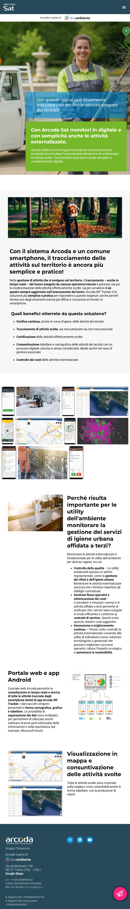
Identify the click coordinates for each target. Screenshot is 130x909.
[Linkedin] (80, 840)
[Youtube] (89, 840)
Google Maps (14, 873)
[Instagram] (70, 840)
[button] (124, 7)
